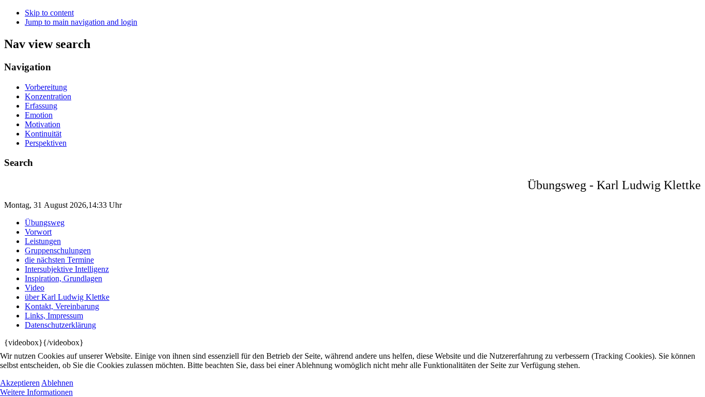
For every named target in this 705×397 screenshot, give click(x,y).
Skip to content (49, 12)
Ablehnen (57, 382)
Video (34, 287)
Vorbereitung (46, 87)
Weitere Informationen (36, 392)
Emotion (39, 115)
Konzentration (48, 96)
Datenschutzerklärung (60, 324)
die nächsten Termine (59, 259)
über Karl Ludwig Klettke (67, 297)
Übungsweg (45, 222)
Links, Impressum (54, 315)
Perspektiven (46, 143)
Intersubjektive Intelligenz (67, 269)
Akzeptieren (20, 382)
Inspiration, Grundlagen (63, 278)
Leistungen (43, 241)
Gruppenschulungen (58, 250)
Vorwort (38, 231)
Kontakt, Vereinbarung (62, 306)
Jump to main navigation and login (81, 22)
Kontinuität (43, 133)
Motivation (42, 124)
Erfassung (41, 105)
